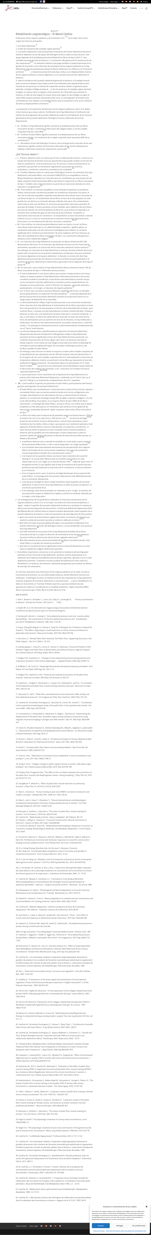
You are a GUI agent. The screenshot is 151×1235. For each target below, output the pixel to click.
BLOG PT (54, 31)
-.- (140, 8)
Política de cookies (99, 1231)
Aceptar (101, 1225)
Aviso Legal (114, 2)
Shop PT (69, 8)
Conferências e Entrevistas (107, 8)
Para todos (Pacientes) (39, 8)
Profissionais (56, 8)
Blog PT (124, 8)
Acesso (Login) (103, 2)
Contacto (133, 8)
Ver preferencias (138, 1225)
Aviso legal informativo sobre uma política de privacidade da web (126, 1231)
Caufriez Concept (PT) (85, 8)
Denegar (119, 1225)
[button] (146, 1206)
